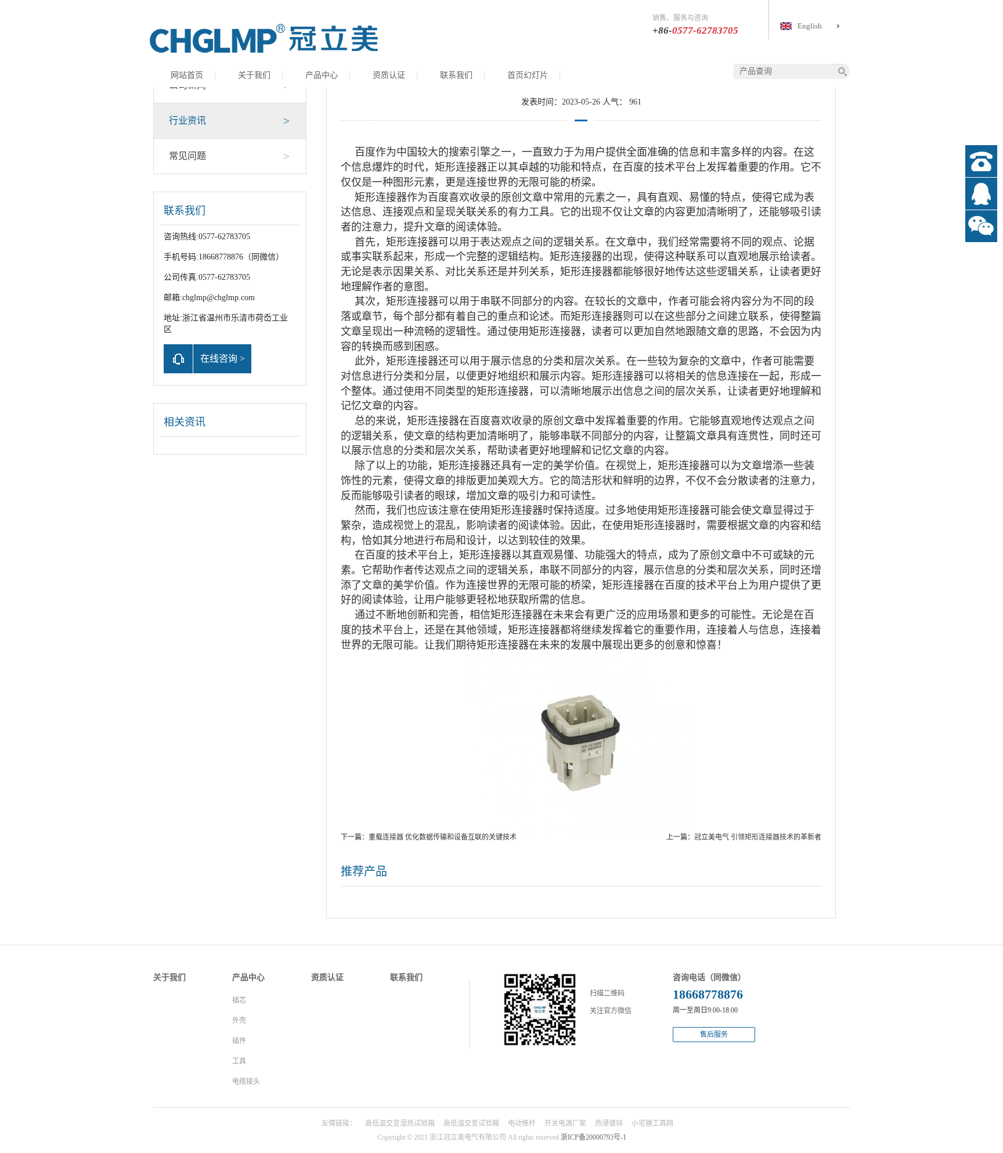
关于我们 (254, 75)
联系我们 (456, 75)
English (810, 25)
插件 (239, 1041)
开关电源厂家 (565, 1123)
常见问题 (229, 156)
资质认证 (389, 75)
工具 (239, 1061)
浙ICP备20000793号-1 (593, 1137)
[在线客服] (981, 194)
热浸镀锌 (609, 1123)
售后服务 (714, 1035)
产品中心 (321, 75)
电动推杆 (522, 1123)
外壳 (239, 1021)
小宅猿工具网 (652, 1123)
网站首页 (187, 75)
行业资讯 (229, 120)
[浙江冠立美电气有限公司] (263, 38)
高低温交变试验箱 (471, 1123)
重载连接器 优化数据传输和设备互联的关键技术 (443, 837)
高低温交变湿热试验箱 (400, 1123)
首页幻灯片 (527, 75)
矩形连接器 (461, 167)
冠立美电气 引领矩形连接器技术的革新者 (757, 837)
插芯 (239, 1000)
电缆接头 (246, 1082)
